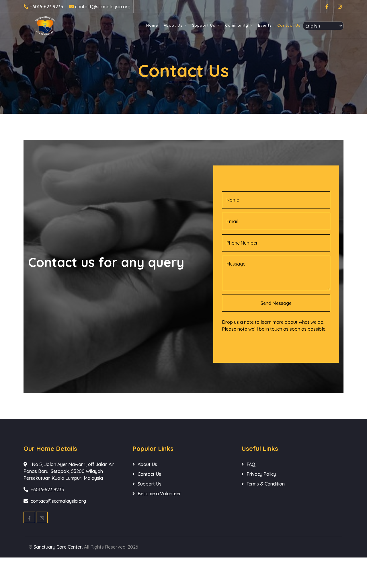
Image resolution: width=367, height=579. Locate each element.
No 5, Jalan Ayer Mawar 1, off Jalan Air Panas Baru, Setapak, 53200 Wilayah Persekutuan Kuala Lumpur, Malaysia (69, 471)
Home (152, 25)
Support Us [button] (204, 25)
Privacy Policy (261, 474)
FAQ (251, 464)
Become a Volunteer (159, 493)
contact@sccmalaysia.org (102, 6)
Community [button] (237, 25)
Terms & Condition (266, 484)
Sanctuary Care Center (58, 547)
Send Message (276, 303)
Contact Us (288, 25)
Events (265, 25)
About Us (147, 464)
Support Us (149, 484)
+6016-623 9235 (46, 6)
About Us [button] (174, 25)
